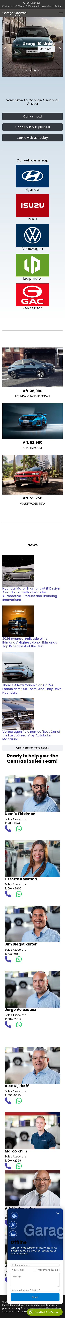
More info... (46, 51)
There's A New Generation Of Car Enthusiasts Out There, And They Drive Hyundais (32, 689)
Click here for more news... (32, 748)
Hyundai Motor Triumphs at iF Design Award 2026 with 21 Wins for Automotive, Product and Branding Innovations (31, 594)
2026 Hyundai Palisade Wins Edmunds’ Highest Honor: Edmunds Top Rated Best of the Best (29, 642)
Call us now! (32, 116)
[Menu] (61, 13)
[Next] (59, 47)
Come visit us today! (32, 137)
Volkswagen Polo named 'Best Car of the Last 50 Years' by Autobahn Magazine (31, 735)
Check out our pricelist (32, 127)
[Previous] (5, 47)
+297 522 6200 (33, 3)
